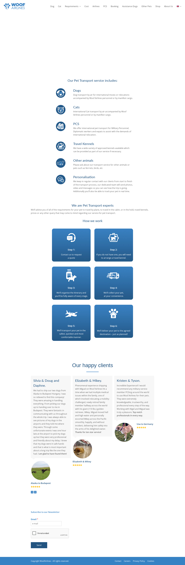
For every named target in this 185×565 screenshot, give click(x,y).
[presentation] (32, 492)
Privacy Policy (139, 561)
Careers (127, 561)
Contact (118, 561)
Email (34, 519)
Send (39, 545)
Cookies (150, 561)
